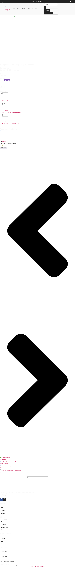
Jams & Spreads (4, 529)
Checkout (3, 538)
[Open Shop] (19, 8)
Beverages (3, 459)
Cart (2, 541)
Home (2, 505)
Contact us (3, 513)
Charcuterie (3, 472)
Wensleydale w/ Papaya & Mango (11, 112)
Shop (2, 543)
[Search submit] (45, 7)
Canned (2, 468)
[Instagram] (72, 1)
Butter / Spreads (4, 463)
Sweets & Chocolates (9, 70)
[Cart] (60, 8)
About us (3, 510)
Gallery (2, 507)
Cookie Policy (4, 556)
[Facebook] (70, 1)
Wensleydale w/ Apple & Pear (10, 123)
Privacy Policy (4, 551)
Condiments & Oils (5, 527)
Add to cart (7, 80)
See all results (48, 13)
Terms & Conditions (5, 553)
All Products (4, 519)
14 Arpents (5, 101)
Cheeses (6, 99)
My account (3, 535)
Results (47, 10)
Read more (3, 147)
